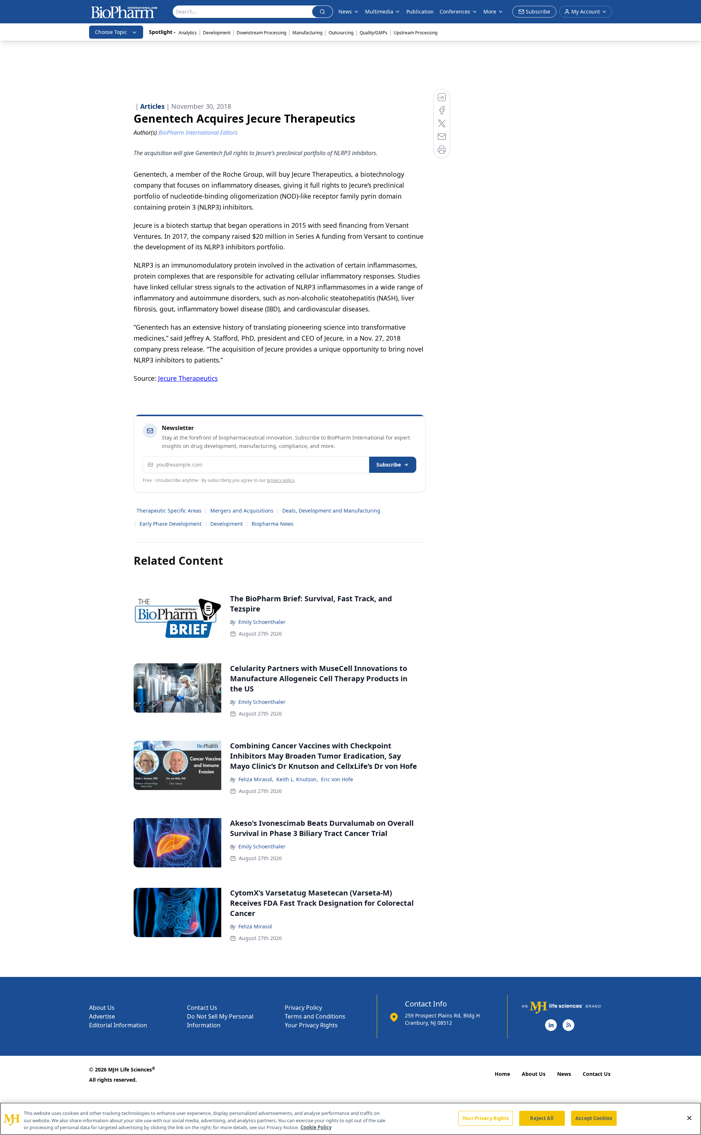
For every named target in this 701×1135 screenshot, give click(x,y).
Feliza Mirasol (255, 926)
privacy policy (280, 480)
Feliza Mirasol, (255, 779)
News (564, 1073)
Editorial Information (118, 1025)
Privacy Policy (303, 1008)
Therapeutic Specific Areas (169, 510)
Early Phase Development (170, 523)
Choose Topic (111, 31)
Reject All (541, 1118)
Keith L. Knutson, (297, 779)
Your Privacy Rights (311, 1025)
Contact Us (202, 1008)
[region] (350, 1119)
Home (502, 1073)
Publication (420, 11)
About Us (102, 1008)
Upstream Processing (415, 33)
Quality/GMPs (373, 33)
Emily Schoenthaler (262, 621)
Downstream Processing (261, 33)
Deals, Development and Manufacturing (331, 510)
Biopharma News (273, 523)
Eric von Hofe (337, 779)
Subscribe (388, 464)
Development (216, 33)
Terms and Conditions (315, 1016)
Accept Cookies (593, 1118)
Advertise (102, 1016)
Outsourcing (341, 33)
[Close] (689, 1118)
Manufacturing (307, 33)
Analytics (188, 33)
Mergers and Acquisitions (241, 510)
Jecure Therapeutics (188, 378)
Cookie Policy (316, 1127)
